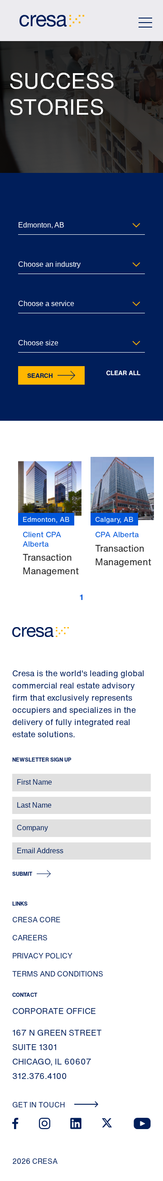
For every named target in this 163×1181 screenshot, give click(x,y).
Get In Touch (39, 1104)
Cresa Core (36, 919)
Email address (22, 846)
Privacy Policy (42, 955)
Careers (30, 937)
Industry (28, 250)
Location (29, 210)
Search (40, 375)
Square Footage (38, 328)
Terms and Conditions (57, 973)
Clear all (123, 373)
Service (27, 289)
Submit (22, 873)
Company (17, 823)
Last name (18, 800)
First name (18, 777)
